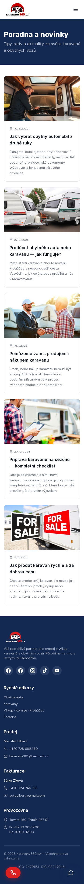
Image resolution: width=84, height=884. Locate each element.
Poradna (10, 717)
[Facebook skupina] (20, 670)
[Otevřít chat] (70, 872)
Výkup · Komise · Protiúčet (24, 710)
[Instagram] (32, 670)
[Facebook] (8, 670)
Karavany (11, 704)
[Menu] (75, 9)
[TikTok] (44, 670)
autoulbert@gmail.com (27, 795)
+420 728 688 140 (23, 749)
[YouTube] (57, 670)
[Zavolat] (13, 872)
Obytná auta (13, 697)
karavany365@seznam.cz (29, 756)
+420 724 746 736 (23, 788)
